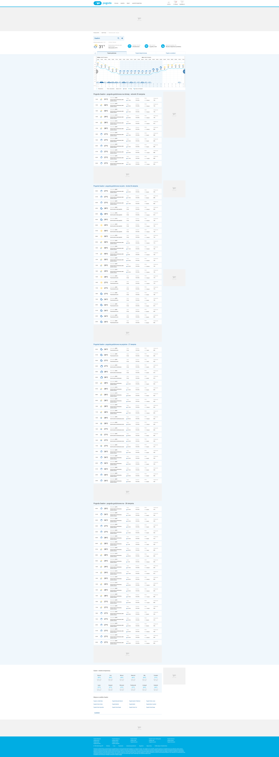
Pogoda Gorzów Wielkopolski (155, 738)
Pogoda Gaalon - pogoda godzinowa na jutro (109, 186)
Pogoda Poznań (115, 742)
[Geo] (122, 38)
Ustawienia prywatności (131, 745)
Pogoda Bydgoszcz (116, 738)
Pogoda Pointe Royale (116, 707)
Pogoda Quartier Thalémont (134, 701)
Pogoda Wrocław (97, 743)
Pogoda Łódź (151, 740)
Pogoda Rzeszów (133, 742)
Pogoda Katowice (171, 738)
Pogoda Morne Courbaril (151, 704)
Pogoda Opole (96, 742)
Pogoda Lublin (133, 740)
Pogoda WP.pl (96, 32)
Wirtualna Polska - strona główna (98, 3)
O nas (114, 745)
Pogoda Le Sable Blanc (98, 701)
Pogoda (107, 3)
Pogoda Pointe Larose (150, 701)
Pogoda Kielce (96, 740)
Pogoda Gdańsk (133, 738)
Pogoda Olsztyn (170, 740)
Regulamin (141, 745)
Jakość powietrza (137, 3)
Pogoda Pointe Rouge (150, 707)
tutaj (121, 754)
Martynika (104, 32)
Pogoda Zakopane (115, 743)
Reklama (108, 745)
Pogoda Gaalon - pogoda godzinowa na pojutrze (110, 344)
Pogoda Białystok (97, 738)
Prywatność (120, 745)
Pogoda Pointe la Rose (98, 704)
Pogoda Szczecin (152, 742)
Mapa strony (149, 745)
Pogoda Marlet (132, 704)
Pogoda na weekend (170, 53)
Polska (116, 3)
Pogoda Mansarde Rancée (117, 701)
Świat (128, 3)
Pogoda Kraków (115, 740)
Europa (122, 3)
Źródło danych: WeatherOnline (161, 745)
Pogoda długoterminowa (141, 53)
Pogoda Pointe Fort (133, 707)
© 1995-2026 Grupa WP (98, 745)
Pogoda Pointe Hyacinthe (99, 707)
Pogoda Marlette (115, 704)
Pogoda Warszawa (171, 742)
